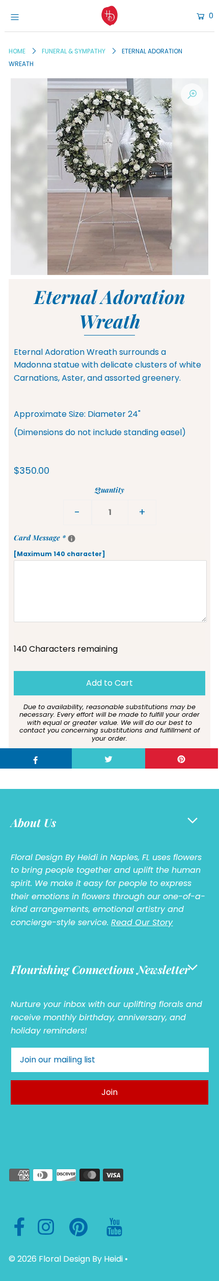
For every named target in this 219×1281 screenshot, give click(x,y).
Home (17, 51)
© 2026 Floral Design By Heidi (66, 1259)
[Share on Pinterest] (181, 758)
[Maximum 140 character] (94, 545)
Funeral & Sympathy (73, 51)
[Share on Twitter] (108, 758)
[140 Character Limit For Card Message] (71, 538)
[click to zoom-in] (192, 94)
